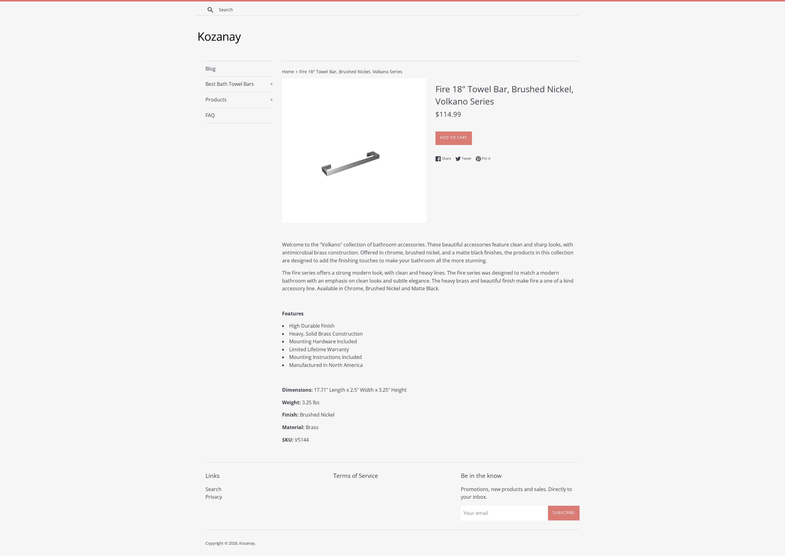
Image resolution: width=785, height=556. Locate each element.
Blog (210, 68)
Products (239, 99)
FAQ (210, 115)
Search (213, 489)
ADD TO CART (453, 137)
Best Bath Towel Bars (239, 84)
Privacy (213, 496)
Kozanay (247, 543)
